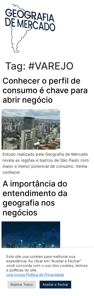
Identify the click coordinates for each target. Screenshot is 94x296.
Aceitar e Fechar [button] (55, 284)
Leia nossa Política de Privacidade (35, 274)
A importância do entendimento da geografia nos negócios (35, 198)
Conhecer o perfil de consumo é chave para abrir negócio (45, 90)
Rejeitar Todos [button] (22, 284)
